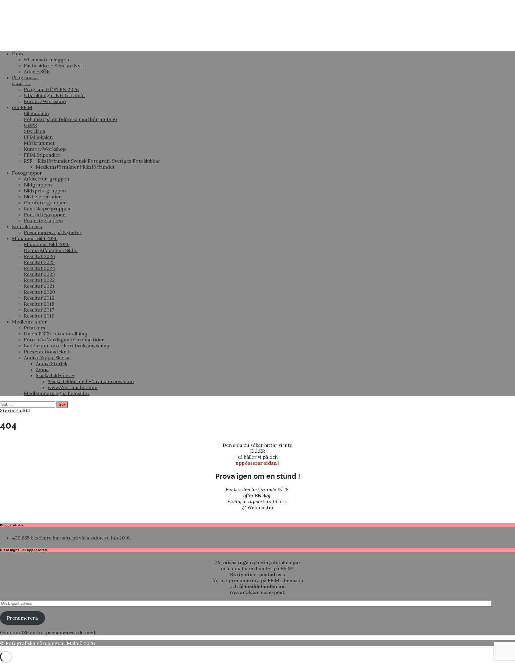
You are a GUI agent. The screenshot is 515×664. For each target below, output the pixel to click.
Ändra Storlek (51, 363)
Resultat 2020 (39, 292)
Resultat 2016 (39, 316)
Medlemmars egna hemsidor (57, 393)
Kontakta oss (27, 226)
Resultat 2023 (39, 274)
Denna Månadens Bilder (51, 250)
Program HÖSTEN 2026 (51, 89)
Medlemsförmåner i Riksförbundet (75, 167)
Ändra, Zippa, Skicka (46, 357)
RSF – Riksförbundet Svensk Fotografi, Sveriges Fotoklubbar (92, 161)
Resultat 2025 (39, 262)
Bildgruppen (38, 185)
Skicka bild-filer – (55, 375)
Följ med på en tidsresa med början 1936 (70, 119)
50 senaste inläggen (46, 60)
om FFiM (22, 107)
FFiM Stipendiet (42, 155)
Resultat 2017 (39, 310)
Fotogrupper (27, 173)
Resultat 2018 (39, 304)
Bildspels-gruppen (45, 191)
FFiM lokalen (38, 137)
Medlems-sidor (29, 322)
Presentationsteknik (47, 351)
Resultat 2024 (39, 268)
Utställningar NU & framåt (54, 95)
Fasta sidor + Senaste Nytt (54, 66)
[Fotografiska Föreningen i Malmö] (223, 43)
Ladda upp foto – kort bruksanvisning (66, 346)
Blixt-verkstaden (43, 197)
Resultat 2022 (39, 280)
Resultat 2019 (39, 298)
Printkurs (34, 328)
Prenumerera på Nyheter (53, 232)
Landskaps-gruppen (47, 209)
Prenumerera (22, 618)
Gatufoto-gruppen (45, 203)
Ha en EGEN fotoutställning (55, 334)
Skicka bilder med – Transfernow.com (91, 381)
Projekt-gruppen (43, 220)
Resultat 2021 (39, 286)
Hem (17, 54)
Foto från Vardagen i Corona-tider (64, 340)
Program (25, 80)
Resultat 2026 (39, 256)
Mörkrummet (39, 143)
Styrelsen (34, 131)
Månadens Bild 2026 (35, 238)
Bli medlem (36, 113)
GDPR (30, 125)
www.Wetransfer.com (72, 387)
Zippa (42, 369)
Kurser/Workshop (45, 101)
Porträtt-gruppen (45, 214)
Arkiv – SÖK (37, 71)
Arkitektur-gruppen (46, 179)
